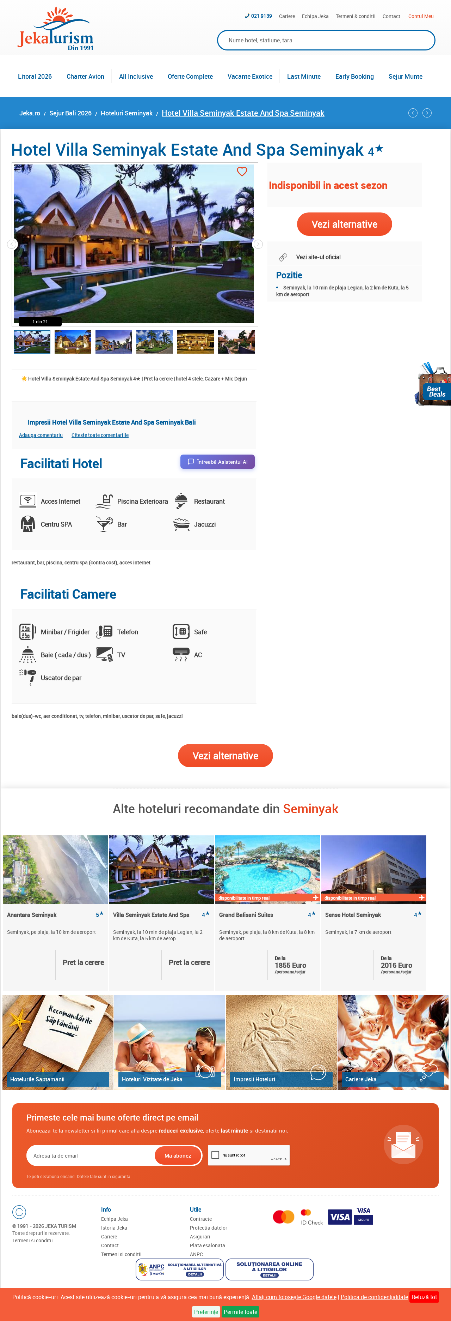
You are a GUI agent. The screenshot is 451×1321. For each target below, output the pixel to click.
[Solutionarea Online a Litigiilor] (270, 1270)
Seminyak (311, 808)
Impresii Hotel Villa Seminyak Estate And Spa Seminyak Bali (112, 422)
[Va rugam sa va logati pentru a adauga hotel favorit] (242, 172)
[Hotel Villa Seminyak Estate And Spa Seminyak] (161, 869)
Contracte (201, 1218)
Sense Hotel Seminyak (373, 915)
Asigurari (200, 1236)
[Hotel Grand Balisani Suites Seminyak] (413, 113)
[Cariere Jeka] (393, 1042)
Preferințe (206, 1312)
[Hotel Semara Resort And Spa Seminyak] (427, 113)
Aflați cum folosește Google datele (294, 1297)
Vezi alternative (225, 755)
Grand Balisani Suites (267, 915)
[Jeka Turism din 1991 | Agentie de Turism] (55, 48)
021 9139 (261, 16)
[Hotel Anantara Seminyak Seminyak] (55, 869)
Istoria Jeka (114, 1227)
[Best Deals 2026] (432, 384)
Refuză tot (424, 1297)
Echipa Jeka (315, 16)
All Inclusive (136, 76)
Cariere (287, 16)
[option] (56, 913)
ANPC (196, 1254)
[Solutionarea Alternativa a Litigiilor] (181, 1270)
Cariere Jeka (361, 1079)
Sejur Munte (405, 76)
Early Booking (354, 76)
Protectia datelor (208, 1227)
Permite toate (240, 1312)
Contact (391, 16)
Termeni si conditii (32, 1240)
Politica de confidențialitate (374, 1297)
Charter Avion (85, 76)
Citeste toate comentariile (100, 435)
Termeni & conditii (356, 16)
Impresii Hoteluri (254, 1079)
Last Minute (304, 76)
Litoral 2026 (35, 76)
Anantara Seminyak (55, 915)
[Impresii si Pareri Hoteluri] (281, 1042)
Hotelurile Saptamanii (37, 1079)
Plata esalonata (207, 1245)
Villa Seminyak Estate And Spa (161, 915)
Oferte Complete (190, 76)
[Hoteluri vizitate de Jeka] (169, 1042)
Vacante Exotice (250, 76)
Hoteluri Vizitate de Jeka (152, 1079)
